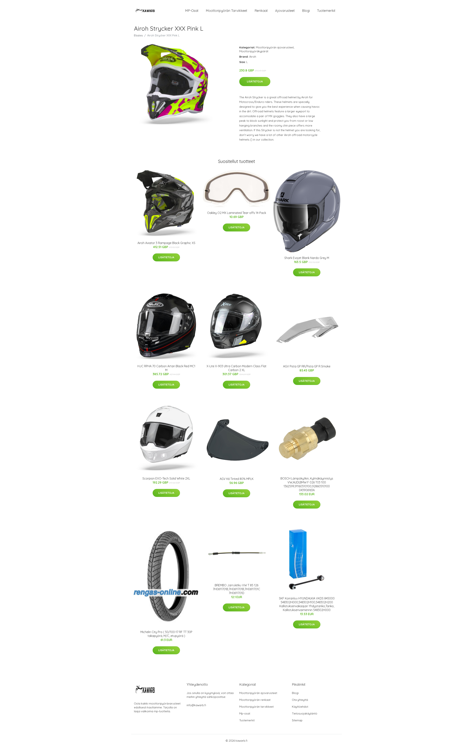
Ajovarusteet (285, 10)
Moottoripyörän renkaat (254, 700)
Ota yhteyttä (300, 700)
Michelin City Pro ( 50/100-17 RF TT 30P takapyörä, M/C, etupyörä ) (166, 634)
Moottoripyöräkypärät (253, 51)
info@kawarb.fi (196, 705)
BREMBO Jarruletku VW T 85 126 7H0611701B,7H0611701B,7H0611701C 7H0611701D (236, 589)
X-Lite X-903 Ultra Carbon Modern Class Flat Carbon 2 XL (236, 368)
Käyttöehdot (300, 706)
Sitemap (297, 720)
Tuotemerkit (326, 10)
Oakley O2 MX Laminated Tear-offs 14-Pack (236, 213)
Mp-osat (244, 713)
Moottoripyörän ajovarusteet (275, 47)
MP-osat (191, 10)
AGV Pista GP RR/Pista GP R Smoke (306, 366)
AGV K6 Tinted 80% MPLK (236, 479)
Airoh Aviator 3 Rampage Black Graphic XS (166, 243)
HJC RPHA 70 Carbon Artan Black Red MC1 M (166, 368)
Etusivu (138, 35)
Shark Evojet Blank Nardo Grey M (306, 258)
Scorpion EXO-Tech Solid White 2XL (166, 478)
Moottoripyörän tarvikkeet (226, 10)
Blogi (306, 10)
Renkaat (261, 10)
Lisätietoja (255, 81)
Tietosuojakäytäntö (304, 713)
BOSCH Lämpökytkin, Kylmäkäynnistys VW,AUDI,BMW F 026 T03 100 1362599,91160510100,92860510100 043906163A (306, 484)
